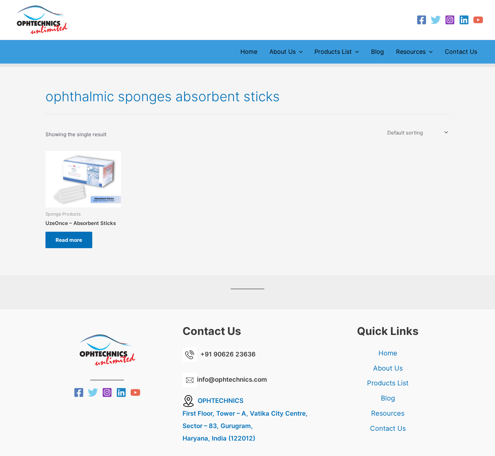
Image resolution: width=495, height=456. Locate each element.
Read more (69, 240)
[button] (299, 52)
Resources (411, 51)
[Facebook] (422, 20)
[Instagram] (450, 20)
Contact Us (461, 51)
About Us (282, 51)
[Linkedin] (464, 20)
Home (248, 51)
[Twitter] (436, 20)
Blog (377, 51)
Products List (333, 51)
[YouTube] (478, 20)
